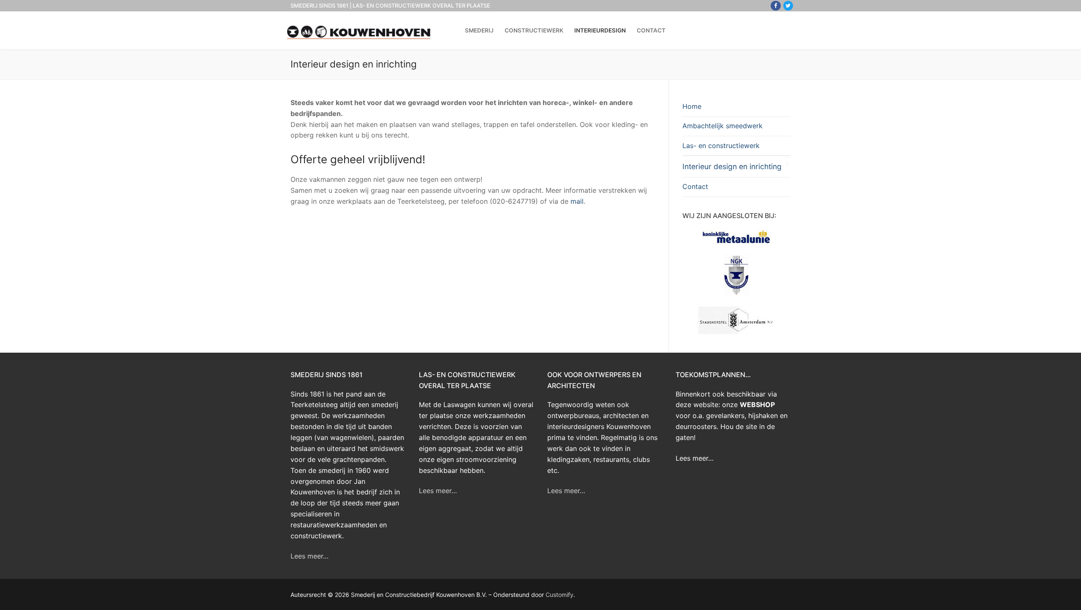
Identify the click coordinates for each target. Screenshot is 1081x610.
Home (691, 106)
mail (577, 201)
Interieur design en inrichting (732, 166)
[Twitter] (788, 6)
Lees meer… (310, 556)
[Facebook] (775, 6)
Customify (559, 594)
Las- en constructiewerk (721, 145)
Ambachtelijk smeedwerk (722, 125)
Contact (695, 186)
